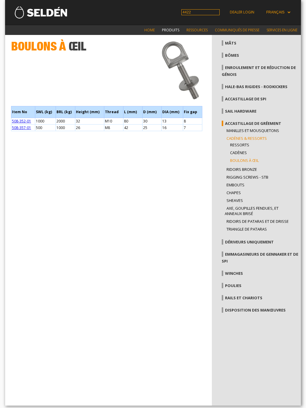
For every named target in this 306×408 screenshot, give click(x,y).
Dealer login (242, 12)
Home (149, 30)
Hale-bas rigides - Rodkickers (256, 86)
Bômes (232, 55)
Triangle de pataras (247, 229)
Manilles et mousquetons (253, 130)
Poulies (233, 285)
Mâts (230, 43)
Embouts (235, 185)
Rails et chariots (243, 297)
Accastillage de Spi (245, 99)
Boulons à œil (244, 160)
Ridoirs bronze (242, 169)
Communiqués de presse (237, 30)
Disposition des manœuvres (255, 310)
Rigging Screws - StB (247, 177)
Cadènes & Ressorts (247, 138)
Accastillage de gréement (253, 123)
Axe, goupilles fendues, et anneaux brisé (252, 210)
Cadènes (238, 152)
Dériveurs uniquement (249, 242)
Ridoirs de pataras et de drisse (258, 221)
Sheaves (235, 200)
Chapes (234, 192)
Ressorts (239, 145)
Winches (234, 273)
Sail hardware (240, 111)
